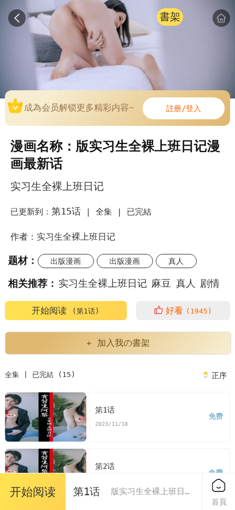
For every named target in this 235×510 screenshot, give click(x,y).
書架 (170, 16)
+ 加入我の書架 (118, 343)
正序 (219, 375)
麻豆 (161, 283)
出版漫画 (65, 261)
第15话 (66, 211)
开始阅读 (65, 310)
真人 (176, 261)
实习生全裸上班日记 (102, 283)
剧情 (210, 283)
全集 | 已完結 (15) (40, 374)
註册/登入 (183, 108)
